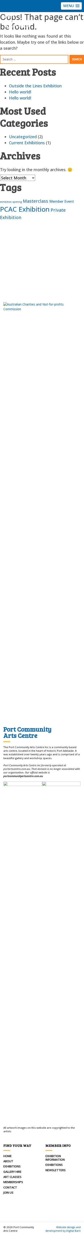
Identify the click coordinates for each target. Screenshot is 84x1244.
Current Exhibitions (27, 142)
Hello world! (20, 92)
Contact (10, 1187)
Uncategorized (23, 136)
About (8, 1161)
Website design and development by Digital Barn (63, 1228)
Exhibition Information (55, 1158)
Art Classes (12, 1177)
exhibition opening (11, 201)
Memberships (13, 1182)
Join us (8, 1192)
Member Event (61, 201)
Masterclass (35, 201)
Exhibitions (12, 1166)
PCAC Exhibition (25, 209)
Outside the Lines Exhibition (35, 85)
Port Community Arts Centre (18, 21)
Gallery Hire (12, 1172)
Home (7, 1156)
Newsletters (55, 1170)
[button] (71, 6)
